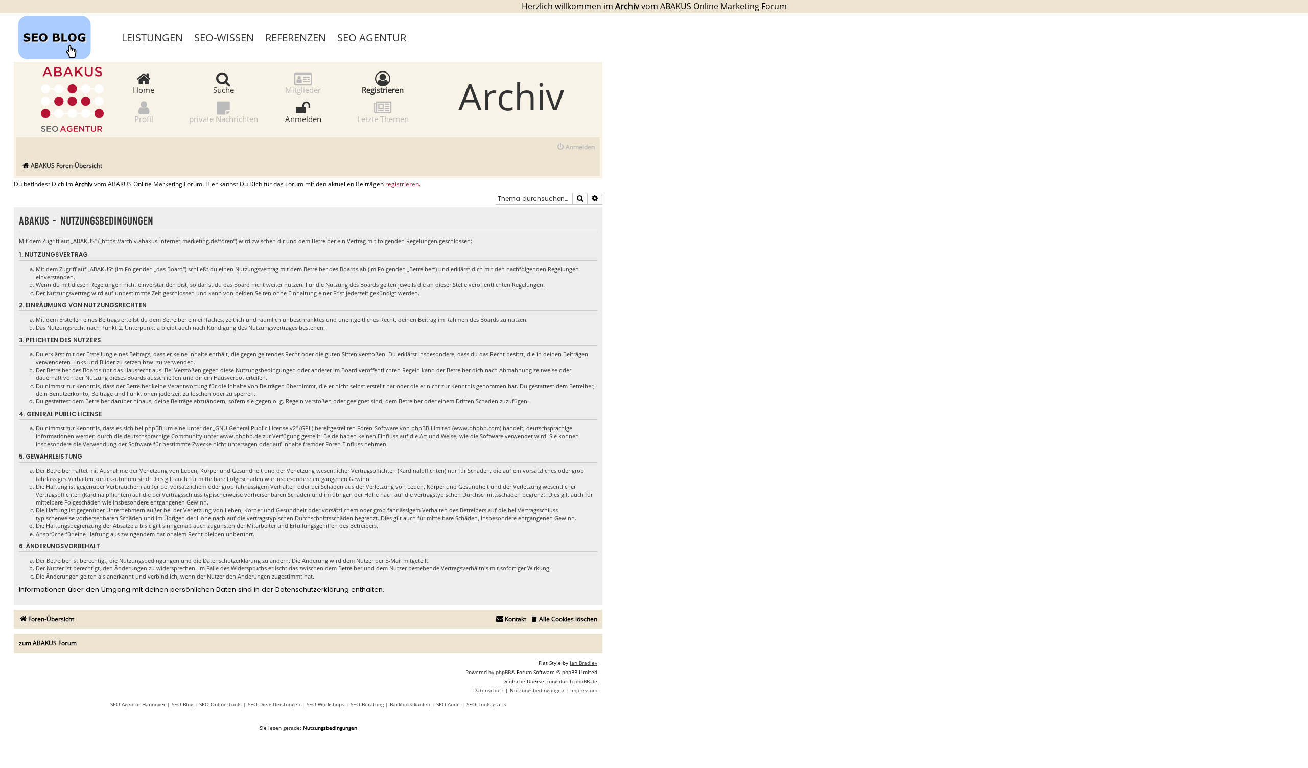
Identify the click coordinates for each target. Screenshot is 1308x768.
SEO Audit (448, 704)
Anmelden (303, 118)
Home (143, 89)
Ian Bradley (583, 662)
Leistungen (152, 37)
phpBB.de (585, 681)
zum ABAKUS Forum (48, 643)
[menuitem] (575, 147)
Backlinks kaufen (410, 704)
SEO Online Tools (220, 704)
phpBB (503, 672)
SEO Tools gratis (486, 704)
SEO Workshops (325, 704)
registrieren (402, 184)
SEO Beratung (367, 704)
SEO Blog (182, 704)
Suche (223, 89)
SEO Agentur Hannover (138, 704)
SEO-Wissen (224, 37)
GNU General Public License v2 (255, 428)
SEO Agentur (371, 37)
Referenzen (295, 37)
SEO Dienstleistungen (274, 704)
